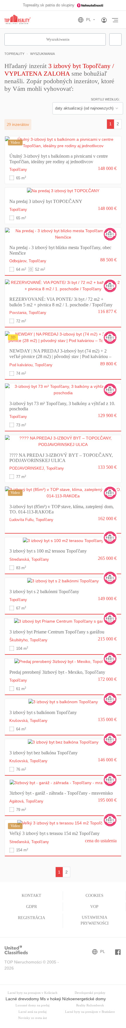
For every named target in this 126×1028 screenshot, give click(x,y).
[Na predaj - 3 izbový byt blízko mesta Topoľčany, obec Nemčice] (63, 234)
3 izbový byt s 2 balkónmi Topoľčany (44, 591)
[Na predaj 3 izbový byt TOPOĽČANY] (63, 190)
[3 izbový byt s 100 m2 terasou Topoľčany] (63, 540)
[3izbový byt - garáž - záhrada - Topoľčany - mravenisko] (63, 782)
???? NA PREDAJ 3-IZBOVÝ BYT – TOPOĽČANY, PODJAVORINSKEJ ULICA (61, 458)
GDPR (31, 906)
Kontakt (31, 895)
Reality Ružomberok (90, 1005)
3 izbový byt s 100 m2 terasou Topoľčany (48, 550)
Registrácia (31, 918)
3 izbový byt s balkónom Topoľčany (43, 712)
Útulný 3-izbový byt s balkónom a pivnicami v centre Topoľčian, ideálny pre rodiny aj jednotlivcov (58, 159)
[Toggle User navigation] (104, 20)
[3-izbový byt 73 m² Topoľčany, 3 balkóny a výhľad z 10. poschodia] (63, 389)
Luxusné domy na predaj (33, 1005)
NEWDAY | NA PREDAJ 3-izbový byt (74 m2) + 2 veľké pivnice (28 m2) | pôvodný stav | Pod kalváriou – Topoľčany (60, 356)
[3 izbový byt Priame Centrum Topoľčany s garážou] (63, 621)
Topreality (14, 53)
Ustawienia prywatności (95, 920)
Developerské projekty (90, 992)
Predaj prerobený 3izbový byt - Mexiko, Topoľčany (57, 672)
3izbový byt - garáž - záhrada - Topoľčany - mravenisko (61, 793)
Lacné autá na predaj (32, 1011)
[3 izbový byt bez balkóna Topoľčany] (63, 742)
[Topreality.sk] (17, 19)
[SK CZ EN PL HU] (89, 20)
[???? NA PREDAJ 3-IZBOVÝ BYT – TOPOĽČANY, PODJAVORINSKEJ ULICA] (63, 441)
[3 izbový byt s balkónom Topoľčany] (63, 701)
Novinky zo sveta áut (32, 1018)
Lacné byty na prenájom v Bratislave (90, 1011)
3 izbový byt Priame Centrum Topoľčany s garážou (56, 631)
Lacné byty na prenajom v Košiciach (32, 992)
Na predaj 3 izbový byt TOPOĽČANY (45, 201)
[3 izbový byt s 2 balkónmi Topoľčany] (63, 581)
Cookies (94, 895)
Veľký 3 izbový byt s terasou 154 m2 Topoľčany (54, 833)
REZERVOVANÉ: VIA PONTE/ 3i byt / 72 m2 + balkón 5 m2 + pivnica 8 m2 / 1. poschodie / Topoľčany (61, 302)
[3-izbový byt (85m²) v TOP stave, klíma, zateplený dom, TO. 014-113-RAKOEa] (63, 492)
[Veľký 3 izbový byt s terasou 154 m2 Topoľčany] (63, 822)
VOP (94, 906)
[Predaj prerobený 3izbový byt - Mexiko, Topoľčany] (63, 661)
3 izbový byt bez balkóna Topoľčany (43, 752)
